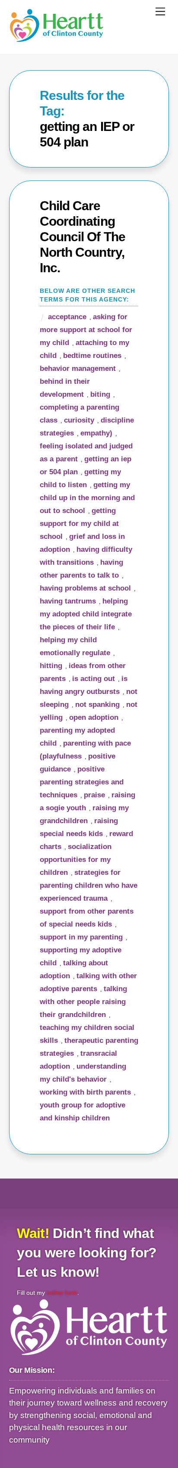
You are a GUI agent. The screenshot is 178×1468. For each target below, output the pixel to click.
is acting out (93, 679)
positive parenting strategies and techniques (82, 782)
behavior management (78, 368)
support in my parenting (81, 937)
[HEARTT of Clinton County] (56, 39)
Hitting (51, 666)
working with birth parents (85, 1092)
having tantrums (68, 601)
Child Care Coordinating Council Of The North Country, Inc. (82, 237)
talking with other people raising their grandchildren (83, 1002)
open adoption (93, 717)
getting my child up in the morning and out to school (87, 498)
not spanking (97, 704)
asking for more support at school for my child (86, 330)
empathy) (96, 433)
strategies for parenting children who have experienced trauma (88, 885)
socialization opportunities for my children (75, 860)
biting (100, 394)
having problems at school (85, 588)
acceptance (67, 317)
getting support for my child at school (79, 524)
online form (62, 1292)
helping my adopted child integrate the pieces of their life (86, 614)
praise (94, 795)
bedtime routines (92, 355)
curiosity (79, 420)
